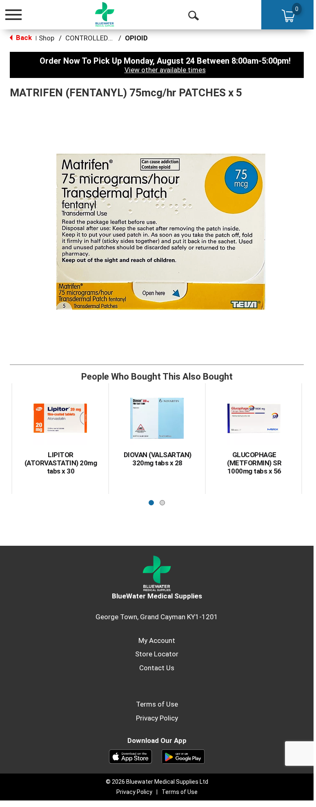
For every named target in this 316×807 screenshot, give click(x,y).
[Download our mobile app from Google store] (183, 756)
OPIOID (136, 38)
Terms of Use (157, 704)
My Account (156, 640)
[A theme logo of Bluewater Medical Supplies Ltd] (105, 14)
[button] (151, 500)
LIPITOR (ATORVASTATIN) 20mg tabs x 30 (60, 463)
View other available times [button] (165, 70)
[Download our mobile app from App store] (130, 756)
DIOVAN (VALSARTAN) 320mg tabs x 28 (157, 459)
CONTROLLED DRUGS (98, 38)
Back (23, 37)
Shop (46, 38)
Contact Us (156, 668)
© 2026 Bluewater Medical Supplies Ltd (157, 781)
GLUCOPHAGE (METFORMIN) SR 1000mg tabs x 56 (254, 463)
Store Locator (156, 654)
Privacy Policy (157, 718)
